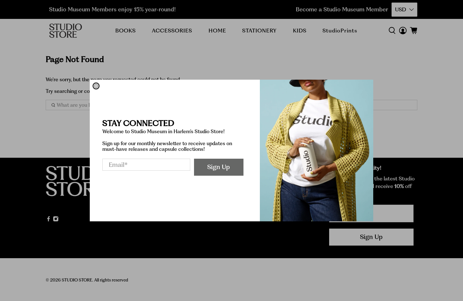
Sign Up (218, 167)
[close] (96, 86)
